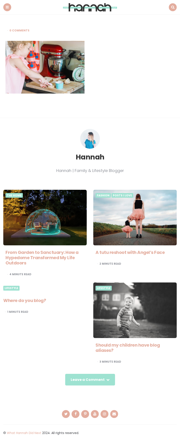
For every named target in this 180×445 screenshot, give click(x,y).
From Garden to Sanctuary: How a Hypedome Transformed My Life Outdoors (42, 257)
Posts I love (122, 195)
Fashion (103, 195)
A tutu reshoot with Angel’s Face (130, 252)
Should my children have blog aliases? (127, 347)
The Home (14, 195)
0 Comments (19, 30)
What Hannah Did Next (24, 433)
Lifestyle (11, 288)
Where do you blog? (24, 300)
